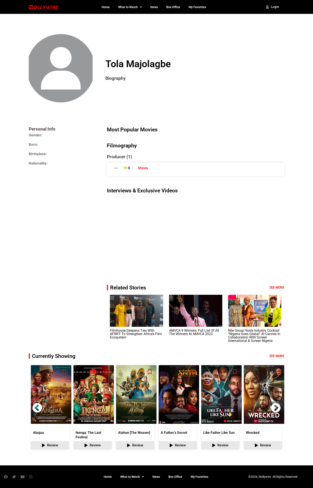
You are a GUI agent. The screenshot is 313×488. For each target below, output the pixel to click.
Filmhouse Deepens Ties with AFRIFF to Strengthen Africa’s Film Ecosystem (136, 333)
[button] (275, 407)
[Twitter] (14, 476)
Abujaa (38, 433)
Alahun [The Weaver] (134, 433)
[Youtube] (22, 476)
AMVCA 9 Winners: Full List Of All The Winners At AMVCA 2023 (194, 332)
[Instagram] (30, 476)
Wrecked (252, 433)
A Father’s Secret (174, 433)
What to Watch (128, 7)
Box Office (173, 7)
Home (106, 7)
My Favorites (197, 7)
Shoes (143, 168)
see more (276, 356)
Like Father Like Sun (219, 433)
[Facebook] (5, 476)
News (154, 7)
